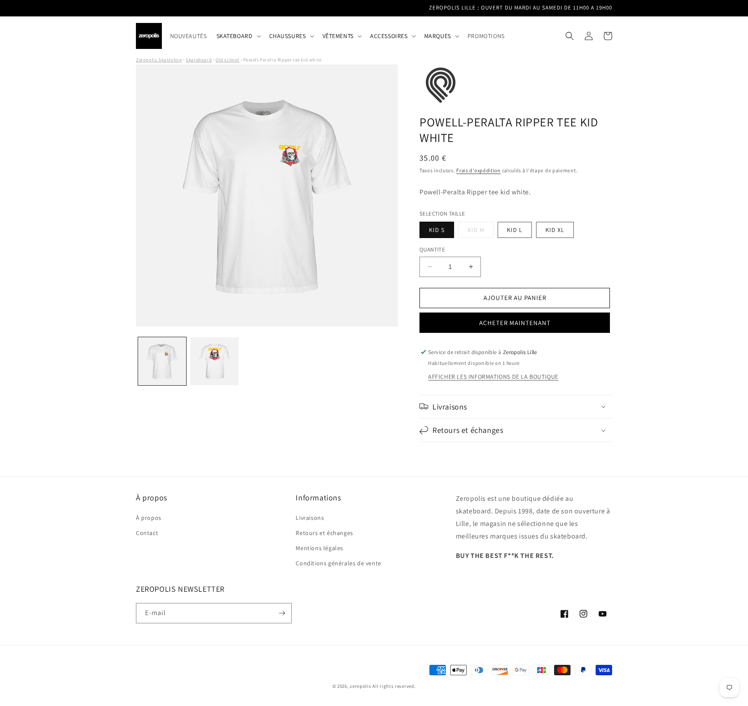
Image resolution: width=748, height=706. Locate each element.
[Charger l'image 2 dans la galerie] (214, 361)
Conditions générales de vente (338, 563)
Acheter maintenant (515, 323)
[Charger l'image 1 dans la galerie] (162, 361)
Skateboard (199, 60)
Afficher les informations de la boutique (493, 376)
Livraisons (310, 518)
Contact (147, 533)
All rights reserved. (394, 686)
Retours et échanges (324, 533)
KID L (514, 230)
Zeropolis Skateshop (159, 60)
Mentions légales (319, 548)
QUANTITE (432, 249)
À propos (148, 518)
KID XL (554, 230)
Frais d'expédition (478, 170)
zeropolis (360, 686)
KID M (481, 232)
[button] (238, 36)
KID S (437, 230)
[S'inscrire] (281, 613)
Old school (227, 60)
